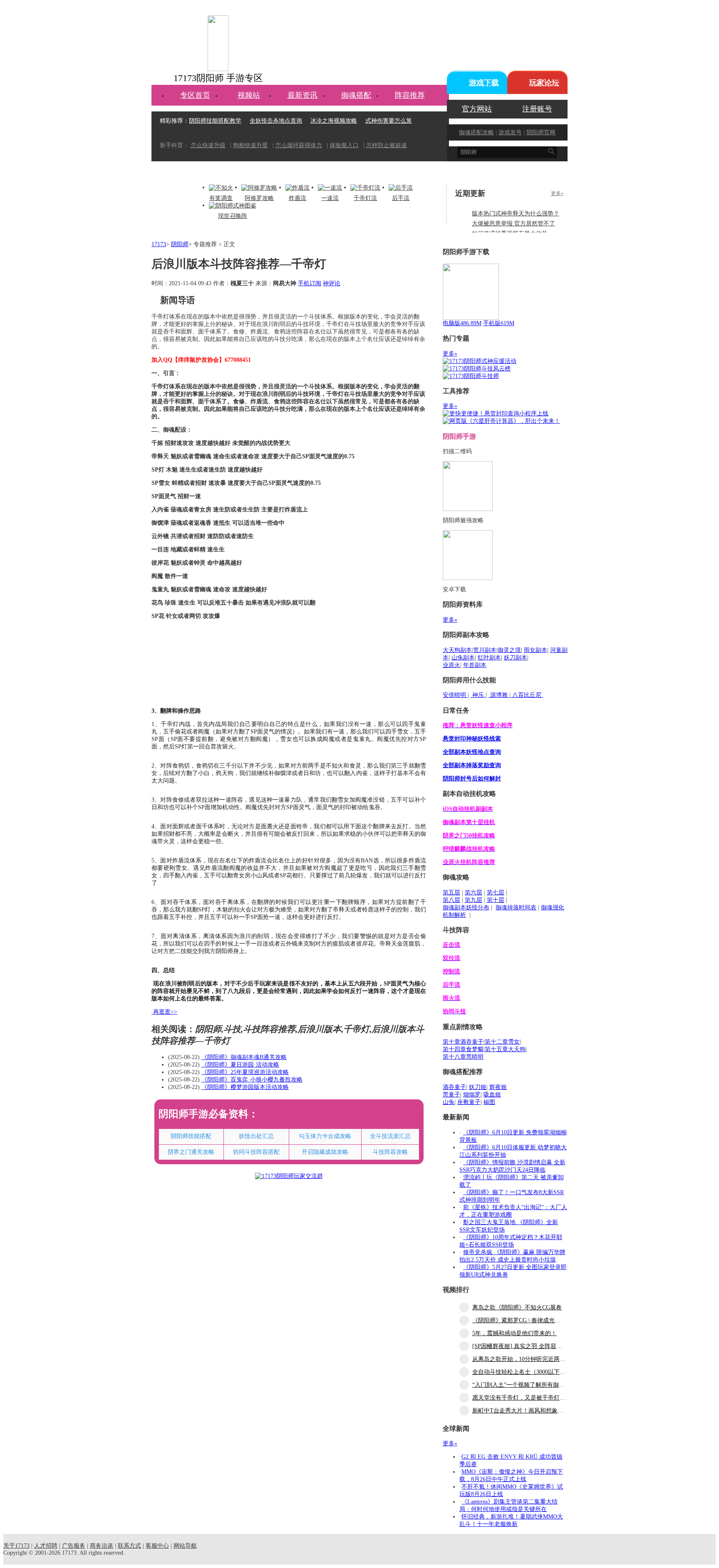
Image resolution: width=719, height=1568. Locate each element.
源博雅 (498, 695)
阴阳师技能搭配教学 (215, 121)
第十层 (495, 900)
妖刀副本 (515, 657)
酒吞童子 (454, 1087)
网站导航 (185, 1546)
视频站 (249, 95)
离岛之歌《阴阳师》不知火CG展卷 (517, 1307)
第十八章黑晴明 (463, 1057)
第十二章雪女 (502, 1042)
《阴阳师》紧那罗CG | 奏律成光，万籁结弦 (528, 1320)
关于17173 (16, 1546)
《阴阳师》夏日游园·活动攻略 (240, 1065)
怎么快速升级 (208, 145)
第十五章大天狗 (505, 1049)
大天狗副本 (457, 650)
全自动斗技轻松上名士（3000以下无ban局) (527, 1372)
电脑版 (462, 323)
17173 (158, 244)
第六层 (473, 892)
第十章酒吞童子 (463, 1042)
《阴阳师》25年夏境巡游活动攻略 (245, 1072)
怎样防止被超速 (386, 145)
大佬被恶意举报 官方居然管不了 (513, 223)
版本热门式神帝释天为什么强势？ (515, 213)
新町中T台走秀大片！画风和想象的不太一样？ (532, 1410)
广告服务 (73, 1546)
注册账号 (537, 109)
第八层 (451, 900)
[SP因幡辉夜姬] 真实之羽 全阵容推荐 (520, 1346)
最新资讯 (302, 95)
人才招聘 (45, 1546)
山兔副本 (463, 657)
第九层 (473, 900)
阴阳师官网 (540, 132)
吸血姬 (492, 1094)
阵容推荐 (410, 95)
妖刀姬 (477, 1087)
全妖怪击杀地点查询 (276, 121)
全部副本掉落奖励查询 (472, 765)
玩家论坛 (544, 83)
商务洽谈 (101, 1546)
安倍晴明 (455, 695)
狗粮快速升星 (250, 145)
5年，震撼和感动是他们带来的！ (514, 1333)
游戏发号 (510, 132)
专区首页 (195, 95)
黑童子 (451, 1094)
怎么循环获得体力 (298, 145)
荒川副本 (484, 650)
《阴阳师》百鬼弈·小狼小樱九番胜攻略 (251, 1080)
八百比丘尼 (527, 695)
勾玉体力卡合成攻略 (325, 1136)
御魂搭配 (356, 95)
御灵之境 (509, 650)
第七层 (495, 892)
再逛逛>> (165, 1012)
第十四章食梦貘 (463, 1049)
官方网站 (477, 109)
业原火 (451, 665)
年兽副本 (474, 665)
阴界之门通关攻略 (191, 1152)
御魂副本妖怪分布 (466, 907)
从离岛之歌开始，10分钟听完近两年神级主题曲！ (536, 1359)
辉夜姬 (498, 1087)
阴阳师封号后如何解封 (472, 778)
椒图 (489, 1102)
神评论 (331, 283)
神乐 (478, 695)
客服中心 (157, 1546)
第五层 (451, 892)
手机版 (498, 323)
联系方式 (129, 1546)
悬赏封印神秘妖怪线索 (472, 739)
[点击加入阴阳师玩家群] (289, 1176)
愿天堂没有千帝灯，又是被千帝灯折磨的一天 (530, 1398)
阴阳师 (179, 244)
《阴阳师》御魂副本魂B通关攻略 (244, 1057)
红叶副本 (489, 657)
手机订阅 (309, 283)
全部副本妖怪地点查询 (472, 752)
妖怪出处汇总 (256, 1136)
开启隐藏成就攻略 (325, 1152)
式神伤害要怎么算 (388, 121)
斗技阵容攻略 (390, 1152)
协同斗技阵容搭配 (256, 1152)
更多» (557, 193)
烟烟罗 (472, 1094)
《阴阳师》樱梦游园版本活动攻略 (245, 1087)
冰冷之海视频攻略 (333, 121)
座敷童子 (469, 1102)
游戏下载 (484, 83)
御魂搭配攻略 (476, 132)
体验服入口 (344, 145)
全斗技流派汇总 (390, 1136)
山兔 (448, 1102)
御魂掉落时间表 (516, 907)
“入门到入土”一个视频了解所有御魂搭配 (524, 1385)
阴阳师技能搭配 (191, 1136)
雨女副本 (535, 650)
